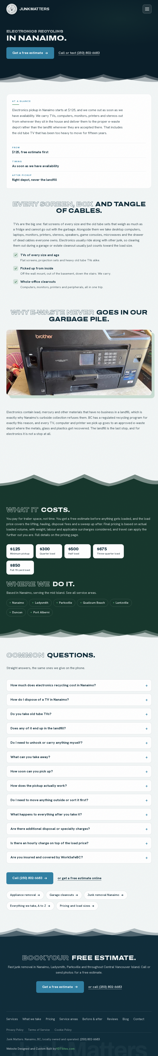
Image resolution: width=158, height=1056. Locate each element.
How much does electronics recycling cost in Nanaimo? (53, 685)
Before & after (92, 1019)
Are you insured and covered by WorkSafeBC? (46, 857)
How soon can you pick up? (31, 771)
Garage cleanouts (62, 895)
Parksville (65, 602)
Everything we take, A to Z (28, 906)
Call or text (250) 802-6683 (79, 53)
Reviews (112, 1019)
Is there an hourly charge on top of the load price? (49, 843)
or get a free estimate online (79, 878)
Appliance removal (23, 895)
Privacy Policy (14, 1030)
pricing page (69, 535)
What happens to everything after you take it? (46, 814)
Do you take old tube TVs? (30, 714)
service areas (86, 593)
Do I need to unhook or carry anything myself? (46, 742)
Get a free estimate (27, 53)
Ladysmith (41, 602)
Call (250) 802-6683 (27, 878)
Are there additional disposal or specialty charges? (50, 829)
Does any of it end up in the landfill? (38, 728)
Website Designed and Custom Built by (40, 1048)
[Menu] (147, 9)
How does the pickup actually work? (38, 785)
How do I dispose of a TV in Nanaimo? (39, 699)
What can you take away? (30, 757)
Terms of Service (39, 1030)
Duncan (17, 612)
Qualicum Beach (94, 602)
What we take (31, 1019)
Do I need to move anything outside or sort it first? (49, 800)
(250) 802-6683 (90, 1039)
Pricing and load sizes (75, 906)
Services (12, 1019)
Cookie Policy (63, 1030)
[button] (79, 362)
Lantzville (122, 602)
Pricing (50, 1019)
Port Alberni (41, 612)
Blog (126, 1019)
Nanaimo (18, 602)
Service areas (68, 1019)
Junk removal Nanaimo (103, 895)
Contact (138, 1019)
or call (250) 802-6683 (105, 987)
